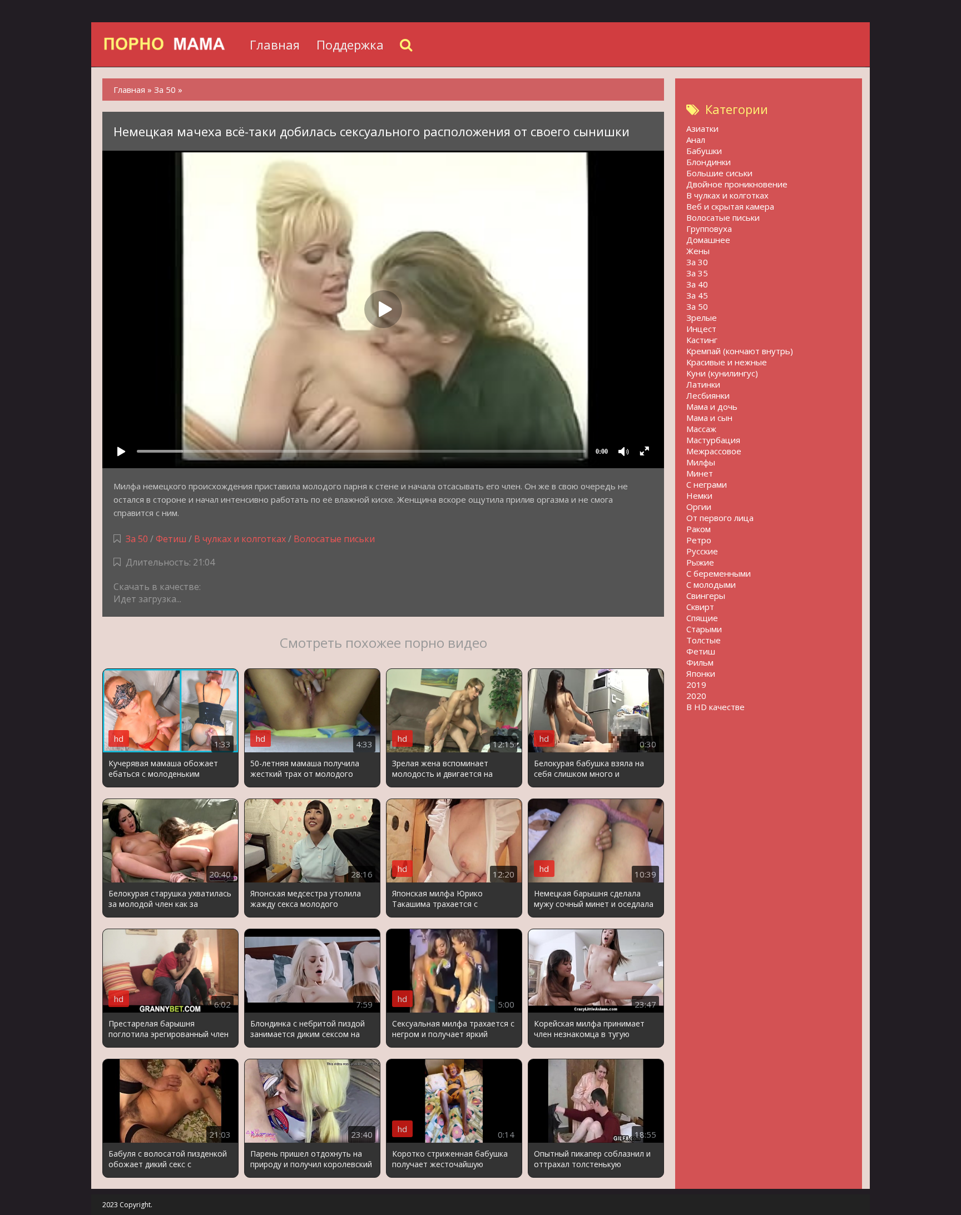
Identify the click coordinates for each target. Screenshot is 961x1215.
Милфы (700, 462)
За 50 (137, 539)
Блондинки (708, 161)
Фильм (700, 662)
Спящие (702, 617)
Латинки (703, 384)
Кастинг (701, 339)
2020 (696, 695)
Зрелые (701, 317)
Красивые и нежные (726, 362)
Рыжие (700, 562)
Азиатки (702, 128)
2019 (696, 684)
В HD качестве (715, 706)
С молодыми (711, 584)
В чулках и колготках (240, 539)
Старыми (704, 628)
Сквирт (700, 606)
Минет (699, 473)
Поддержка (350, 44)
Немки (699, 495)
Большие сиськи (719, 172)
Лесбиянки (708, 395)
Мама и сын (709, 417)
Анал (695, 139)
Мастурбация (713, 439)
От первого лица (720, 517)
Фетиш (171, 539)
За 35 (697, 273)
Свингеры (705, 595)
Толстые (703, 640)
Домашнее (708, 239)
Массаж (701, 428)
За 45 (697, 295)
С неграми (706, 484)
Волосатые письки (334, 539)
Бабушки (704, 150)
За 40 (697, 284)
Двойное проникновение (736, 184)
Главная (275, 44)
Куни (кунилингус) (722, 373)
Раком (698, 528)
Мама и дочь (711, 406)
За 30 (697, 261)
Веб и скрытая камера (730, 206)
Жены (698, 250)
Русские (702, 551)
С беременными (718, 573)
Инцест (701, 328)
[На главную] (171, 44)
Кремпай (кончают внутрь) (739, 350)
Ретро (698, 539)
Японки (700, 673)
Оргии (698, 506)
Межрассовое (713, 451)
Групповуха (709, 228)
